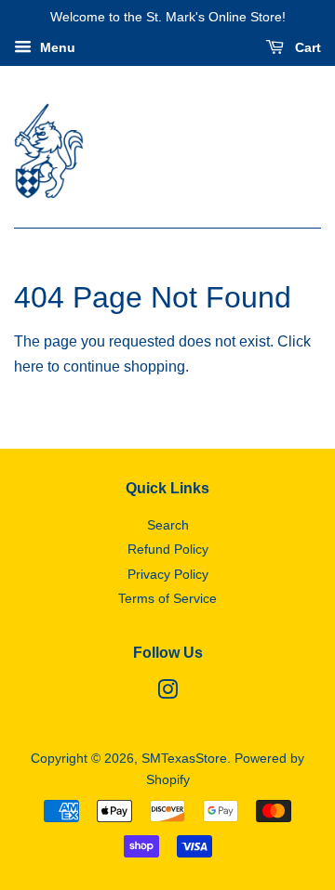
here (29, 366)
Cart (306, 47)
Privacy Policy (167, 575)
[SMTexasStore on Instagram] (167, 693)
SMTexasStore (184, 759)
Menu (55, 47)
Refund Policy (167, 549)
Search (168, 525)
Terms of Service (167, 599)
